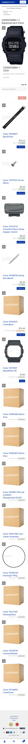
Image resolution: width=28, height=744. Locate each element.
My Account (4, 741)
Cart (22, 740)
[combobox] (12, 89)
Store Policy (14, 716)
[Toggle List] (24, 89)
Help (14, 720)
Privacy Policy (14, 718)
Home (6, 11)
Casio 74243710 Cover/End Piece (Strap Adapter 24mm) (13, 229)
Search (14, 741)
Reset (22, 98)
